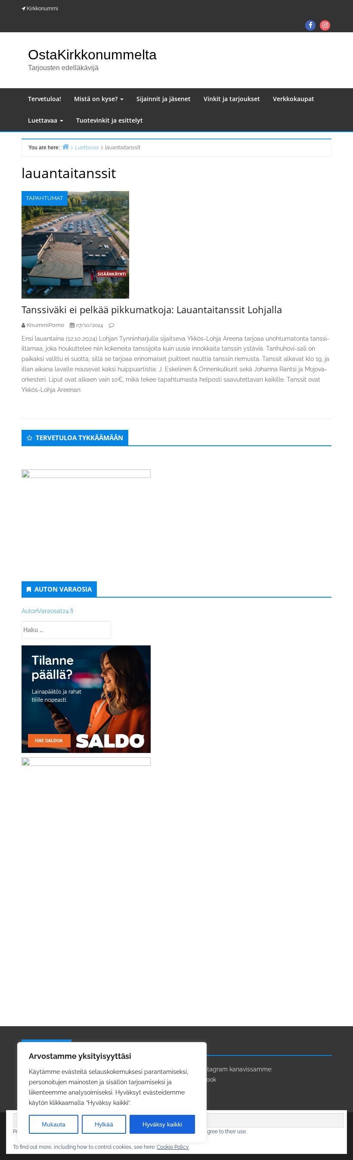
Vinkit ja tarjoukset (232, 99)
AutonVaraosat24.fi (47, 611)
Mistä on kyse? (96, 99)
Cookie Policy (173, 1147)
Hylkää (104, 1124)
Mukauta (53, 1124)
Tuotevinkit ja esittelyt (109, 120)
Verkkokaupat (293, 99)
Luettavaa (43, 120)
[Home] (65, 146)
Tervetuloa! (44, 99)
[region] (112, 1092)
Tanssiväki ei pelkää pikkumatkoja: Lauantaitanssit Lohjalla (152, 309)
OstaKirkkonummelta (92, 54)
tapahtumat (44, 198)
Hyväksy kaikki (162, 1124)
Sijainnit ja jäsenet (163, 99)
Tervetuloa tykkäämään (79, 437)
